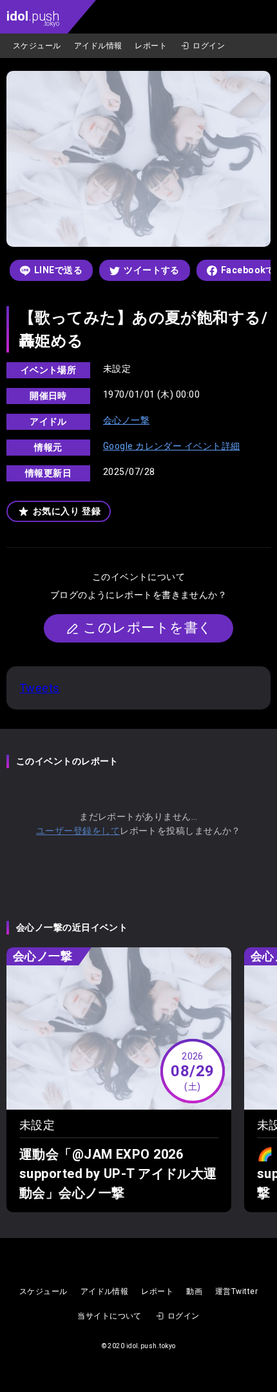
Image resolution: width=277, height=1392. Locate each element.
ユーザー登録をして (78, 831)
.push (32, 17)
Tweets (39, 688)
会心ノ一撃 (126, 420)
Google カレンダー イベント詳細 (171, 446)
